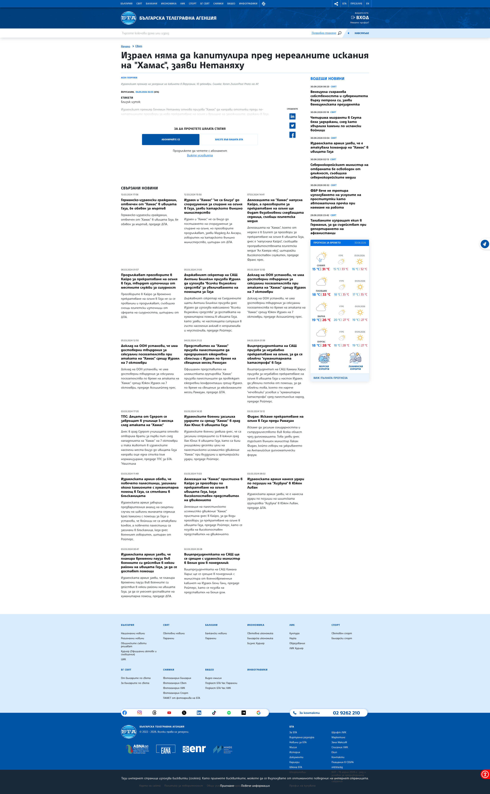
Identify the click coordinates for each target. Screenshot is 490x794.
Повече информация (255, 786)
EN (367, 3)
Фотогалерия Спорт (175, 693)
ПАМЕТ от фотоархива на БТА (181, 698)
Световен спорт (342, 633)
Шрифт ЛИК (339, 732)
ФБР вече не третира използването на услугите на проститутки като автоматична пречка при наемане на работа (335, 198)
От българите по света (136, 678)
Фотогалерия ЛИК (174, 688)
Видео (231, 3)
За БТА (293, 732)
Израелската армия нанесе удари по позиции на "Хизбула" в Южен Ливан (275, 483)
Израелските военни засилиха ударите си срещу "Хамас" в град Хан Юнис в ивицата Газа (212, 420)
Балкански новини (216, 633)
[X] (185, 713)
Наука (292, 638)
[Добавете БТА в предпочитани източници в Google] (260, 713)
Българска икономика (260, 638)
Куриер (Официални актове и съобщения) (139, 653)
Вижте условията (200, 155)
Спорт (192, 3)
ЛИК (182, 3)
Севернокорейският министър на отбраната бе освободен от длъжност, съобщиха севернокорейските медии (339, 171)
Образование (297, 643)
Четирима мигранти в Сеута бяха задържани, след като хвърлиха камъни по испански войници (335, 123)
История (294, 752)
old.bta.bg (337, 767)
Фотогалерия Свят (174, 683)
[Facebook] (126, 713)
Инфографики (248, 3)
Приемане (227, 786)
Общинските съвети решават (134, 645)
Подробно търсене (324, 33)
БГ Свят (205, 3)
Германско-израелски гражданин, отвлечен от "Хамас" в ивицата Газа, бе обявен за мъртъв (149, 204)
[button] (264, 3)
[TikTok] (215, 713)
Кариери (294, 762)
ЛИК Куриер (296, 648)
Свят (139, 3)
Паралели (168, 638)
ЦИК (123, 659)
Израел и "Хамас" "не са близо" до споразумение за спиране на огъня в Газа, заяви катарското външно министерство (213, 206)
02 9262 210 (346, 713)
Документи (296, 757)
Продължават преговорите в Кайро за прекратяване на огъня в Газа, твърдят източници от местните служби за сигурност (149, 281)
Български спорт (342, 638)
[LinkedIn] (200, 713)
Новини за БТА (298, 742)
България (126, 3)
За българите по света (135, 683)
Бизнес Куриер (256, 643)
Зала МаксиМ (339, 742)
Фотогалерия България (177, 678)
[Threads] (156, 713)
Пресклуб (356, 3)
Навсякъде (362, 33)
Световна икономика (260, 633)
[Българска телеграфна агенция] (128, 732)
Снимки (218, 3)
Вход (362, 17)
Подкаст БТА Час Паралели (221, 683)
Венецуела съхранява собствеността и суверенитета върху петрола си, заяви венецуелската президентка (339, 98)
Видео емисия (213, 678)
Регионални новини (132, 638)
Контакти (338, 757)
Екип (334, 752)
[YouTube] (171, 713)
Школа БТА (295, 767)
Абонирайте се (171, 139)
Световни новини (174, 633)
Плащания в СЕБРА (343, 762)
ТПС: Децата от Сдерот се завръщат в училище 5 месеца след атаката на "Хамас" (147, 420)
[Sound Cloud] (245, 713)
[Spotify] (230, 713)
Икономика (169, 3)
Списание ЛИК (340, 747)
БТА (344, 3)
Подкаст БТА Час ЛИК (218, 688)
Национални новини (133, 633)
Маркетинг (338, 737)
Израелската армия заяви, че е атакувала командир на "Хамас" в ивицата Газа (339, 147)
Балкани (151, 3)
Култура (294, 633)
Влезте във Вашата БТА (229, 139)
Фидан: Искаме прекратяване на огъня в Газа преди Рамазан (275, 418)
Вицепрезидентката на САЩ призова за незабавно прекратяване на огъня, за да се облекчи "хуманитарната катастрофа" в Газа (274, 354)
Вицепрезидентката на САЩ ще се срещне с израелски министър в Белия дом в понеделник (212, 558)
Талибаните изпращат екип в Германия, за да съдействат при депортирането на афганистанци (338, 226)
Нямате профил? (359, 22)
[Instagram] (141, 713)
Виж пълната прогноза (331, 378)
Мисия (293, 747)
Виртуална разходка (301, 737)
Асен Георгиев (129, 77)
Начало (125, 46)
